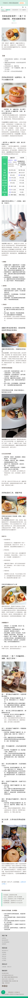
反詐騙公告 (17, 992)
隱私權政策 (10, 992)
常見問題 (4, 958)
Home (2, 9)
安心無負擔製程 (5, 942)
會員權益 (4, 952)
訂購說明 (4, 954)
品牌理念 (4, 938)
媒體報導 (4, 944)
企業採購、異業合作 (6, 966)
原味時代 (12, 994)
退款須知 (4, 956)
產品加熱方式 (5, 950)
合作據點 (4, 960)
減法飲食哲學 (5, 940)
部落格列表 (8, 9)
